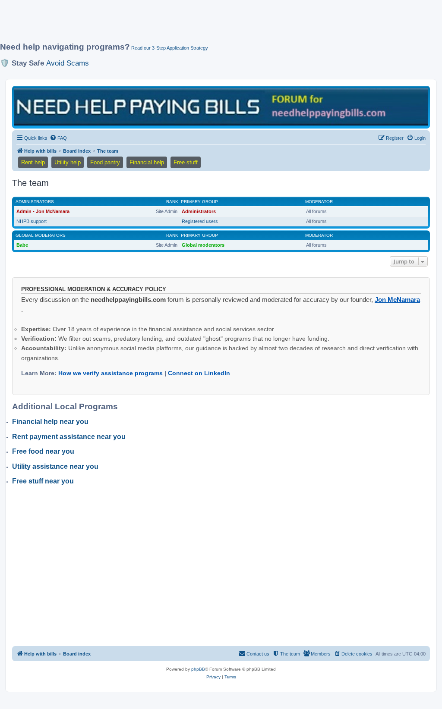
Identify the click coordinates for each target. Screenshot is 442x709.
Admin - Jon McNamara (42, 211)
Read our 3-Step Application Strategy (169, 47)
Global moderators (41, 235)
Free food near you (43, 451)
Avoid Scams (67, 63)
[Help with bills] (221, 106)
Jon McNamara (397, 299)
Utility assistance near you (55, 466)
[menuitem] (58, 138)
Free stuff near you (43, 481)
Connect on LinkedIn (199, 373)
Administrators (35, 201)
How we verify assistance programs (110, 373)
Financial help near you (50, 421)
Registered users (200, 221)
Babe (22, 245)
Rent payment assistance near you (69, 436)
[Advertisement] (209, 24)
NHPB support (31, 221)
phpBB (198, 669)
